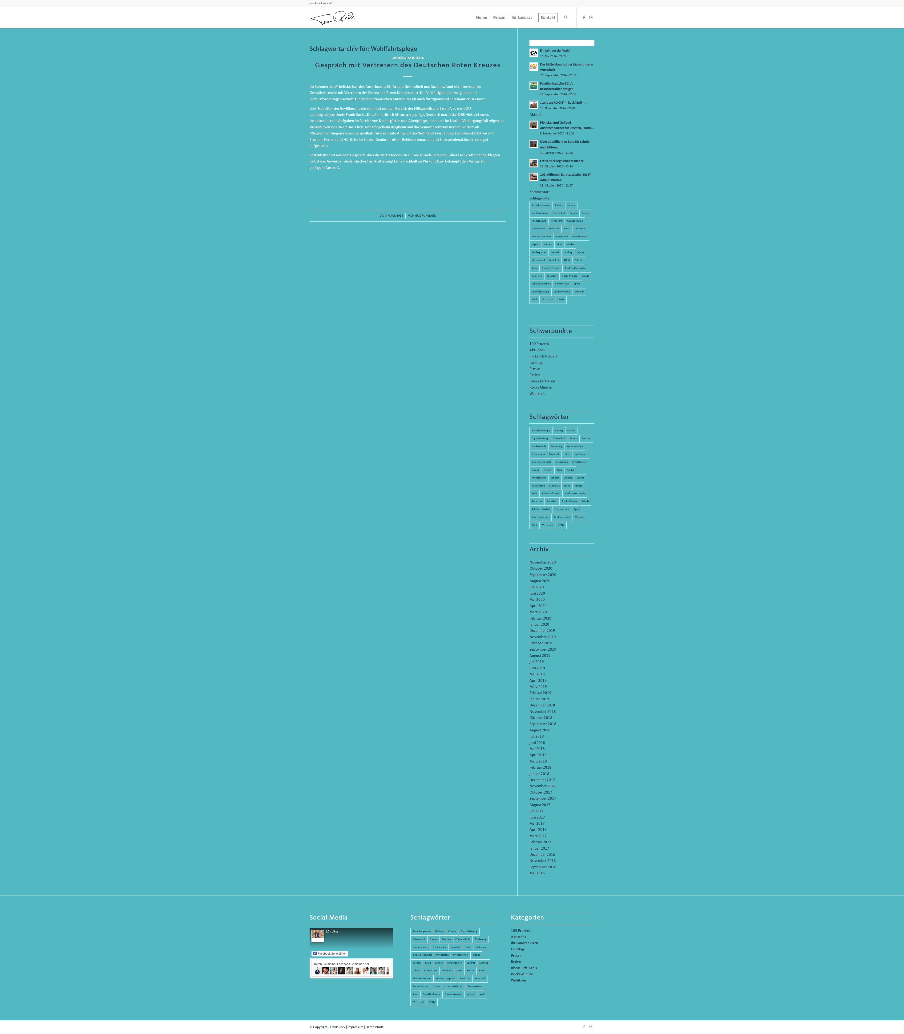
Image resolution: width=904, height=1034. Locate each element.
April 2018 (538, 755)
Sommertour (562, 284)
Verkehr (579, 292)
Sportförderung (540, 292)
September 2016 (542, 867)
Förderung (557, 221)
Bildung (558, 205)
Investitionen (579, 236)
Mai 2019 (537, 674)
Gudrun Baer (425, 215)
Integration (561, 236)
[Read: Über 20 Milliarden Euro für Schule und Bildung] (533, 144)
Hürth (567, 228)
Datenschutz (374, 1027)
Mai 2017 (537, 824)
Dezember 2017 (542, 780)
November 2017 (542, 786)
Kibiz (559, 244)
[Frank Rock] (333, 17)
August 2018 (539, 730)
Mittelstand (538, 260)
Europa (573, 213)
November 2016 (542, 861)
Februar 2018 (540, 768)
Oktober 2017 (540, 793)
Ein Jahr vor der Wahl (555, 50)
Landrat (555, 252)
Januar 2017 (539, 849)
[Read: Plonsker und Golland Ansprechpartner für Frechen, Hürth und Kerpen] (533, 125)
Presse (534, 369)
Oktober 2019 (540, 643)
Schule (585, 276)
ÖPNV (561, 299)
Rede (534, 268)
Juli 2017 (536, 811)
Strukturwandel (562, 292)
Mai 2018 (537, 749)
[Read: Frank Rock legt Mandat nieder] (533, 163)
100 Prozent (539, 344)
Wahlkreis (537, 394)
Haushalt (554, 228)
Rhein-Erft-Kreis (551, 268)
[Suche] (565, 17)
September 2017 (542, 799)
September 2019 (542, 650)
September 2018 (542, 724)
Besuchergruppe (541, 205)
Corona (571, 205)
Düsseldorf (559, 213)
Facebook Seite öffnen (332, 953)
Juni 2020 (537, 594)
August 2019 (539, 656)
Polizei (578, 260)
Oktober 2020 (540, 569)
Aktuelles (416, 58)
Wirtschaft (547, 299)
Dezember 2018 (542, 705)
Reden (534, 375)
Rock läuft (551, 276)
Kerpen (548, 244)
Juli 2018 (536, 736)
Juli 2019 (536, 662)
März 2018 (538, 761)
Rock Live (537, 276)
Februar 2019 (540, 693)
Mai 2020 (537, 600)
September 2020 (542, 575)
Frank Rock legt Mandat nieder (561, 161)
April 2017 (538, 830)
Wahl (534, 299)
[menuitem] (481, 17)
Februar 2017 (540, 842)
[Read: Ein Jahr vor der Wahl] (533, 53)
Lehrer (580, 252)
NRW (567, 260)
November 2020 (542, 562)
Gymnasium (538, 228)
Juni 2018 (537, 743)
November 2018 (542, 712)
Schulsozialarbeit (541, 284)
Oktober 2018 (540, 718)
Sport (577, 284)
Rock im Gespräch (575, 268)
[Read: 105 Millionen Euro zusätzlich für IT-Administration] (533, 177)
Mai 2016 (537, 873)
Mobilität (554, 260)
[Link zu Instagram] (590, 17)
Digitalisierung (540, 213)
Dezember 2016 (542, 855)
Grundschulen (575, 221)
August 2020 (539, 581)
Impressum (355, 1027)
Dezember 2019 (542, 631)
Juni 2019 (537, 668)
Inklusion (580, 228)
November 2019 (542, 637)
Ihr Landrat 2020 (543, 356)
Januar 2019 (539, 699)
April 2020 (538, 606)
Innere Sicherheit (541, 236)
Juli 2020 (536, 587)
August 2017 (539, 805)
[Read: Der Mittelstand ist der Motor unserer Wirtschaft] (533, 66)
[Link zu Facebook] (583, 17)
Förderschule (539, 221)
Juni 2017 (537, 817)
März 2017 (538, 836)
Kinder (570, 244)
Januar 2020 (539, 625)
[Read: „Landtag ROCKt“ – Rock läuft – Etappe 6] (533, 105)
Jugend (535, 244)
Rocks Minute (569, 276)
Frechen (586, 213)
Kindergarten (539, 252)
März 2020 (538, 612)
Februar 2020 (540, 618)
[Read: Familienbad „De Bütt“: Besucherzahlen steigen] (533, 85)
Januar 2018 (539, 774)
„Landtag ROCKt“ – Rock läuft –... (564, 102)
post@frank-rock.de (320, 3)
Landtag (398, 58)
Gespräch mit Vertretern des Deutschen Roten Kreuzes (407, 65)
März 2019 (538, 687)
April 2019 (538, 681)
